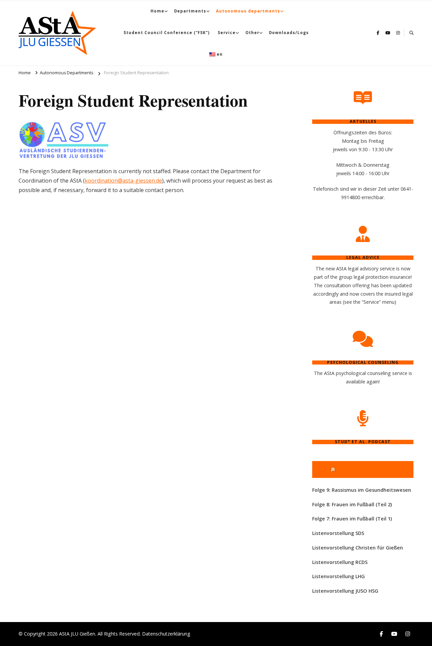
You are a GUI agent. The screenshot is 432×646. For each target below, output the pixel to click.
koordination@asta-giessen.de (123, 180)
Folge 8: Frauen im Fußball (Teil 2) (352, 504)
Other (252, 32)
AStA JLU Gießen (77, 633)
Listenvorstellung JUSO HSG (345, 591)
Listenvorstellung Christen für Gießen (357, 547)
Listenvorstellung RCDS (340, 562)
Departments (190, 11)
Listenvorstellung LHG (338, 576)
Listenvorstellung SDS (338, 533)
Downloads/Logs (289, 32)
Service (227, 32)
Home (157, 11)
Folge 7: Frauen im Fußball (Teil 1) (352, 518)
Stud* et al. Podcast (365, 469)
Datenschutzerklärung (166, 633)
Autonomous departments (248, 11)
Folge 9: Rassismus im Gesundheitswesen (361, 490)
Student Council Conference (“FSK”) (167, 32)
